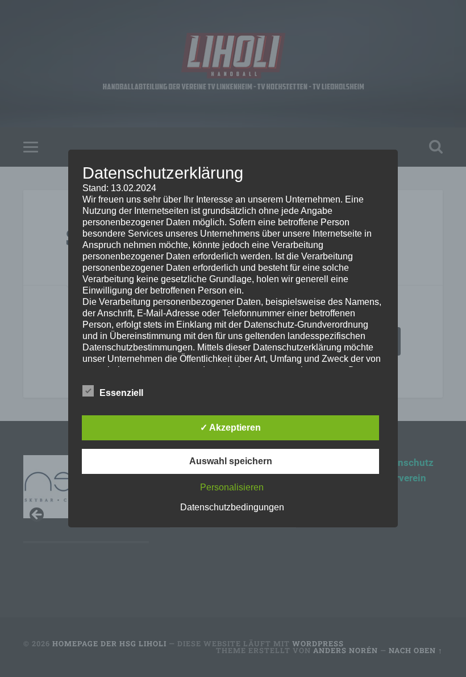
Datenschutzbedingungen (232, 507)
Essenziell (121, 393)
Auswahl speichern (230, 461)
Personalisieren (232, 487)
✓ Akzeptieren (230, 427)
